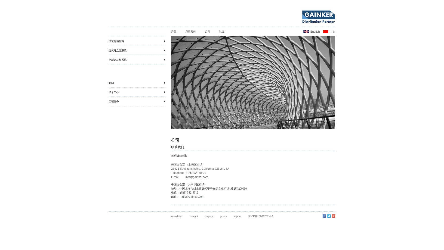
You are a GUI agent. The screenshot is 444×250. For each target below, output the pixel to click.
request (209, 216)
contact (194, 216)
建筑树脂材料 (116, 41)
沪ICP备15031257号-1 (260, 216)
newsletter (177, 216)
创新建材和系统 (117, 59)
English (315, 31)
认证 (221, 31)
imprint (237, 216)
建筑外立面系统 (117, 50)
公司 (207, 31)
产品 (173, 31)
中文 (332, 31)
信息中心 (114, 92)
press (223, 216)
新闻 (111, 82)
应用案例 (190, 31)
